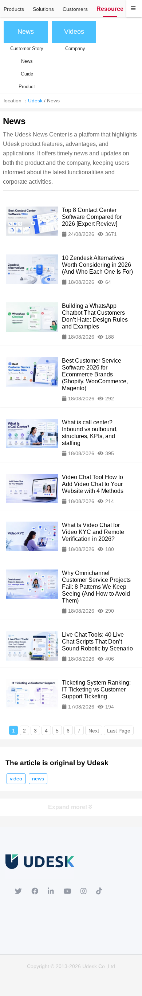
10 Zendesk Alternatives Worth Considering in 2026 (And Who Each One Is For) (97, 265)
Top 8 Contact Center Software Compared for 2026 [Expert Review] (92, 217)
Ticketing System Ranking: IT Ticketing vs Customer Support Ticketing (96, 689)
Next (93, 731)
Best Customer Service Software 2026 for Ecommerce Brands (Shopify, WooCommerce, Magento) (95, 374)
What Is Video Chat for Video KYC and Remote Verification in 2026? (93, 532)
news (38, 778)
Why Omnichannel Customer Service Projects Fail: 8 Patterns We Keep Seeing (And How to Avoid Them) (96, 587)
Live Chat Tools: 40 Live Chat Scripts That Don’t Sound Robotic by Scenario (97, 642)
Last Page (118, 731)
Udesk (35, 100)
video (16, 778)
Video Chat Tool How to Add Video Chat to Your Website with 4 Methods (92, 484)
